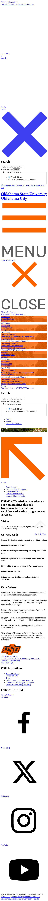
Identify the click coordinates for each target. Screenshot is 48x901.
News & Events (7, 695)
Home (8, 419)
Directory (30, 4)
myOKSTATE (20, 4)
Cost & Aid (5, 332)
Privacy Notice (11, 899)
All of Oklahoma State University (23, 180)
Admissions (5, 323)
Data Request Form (13, 491)
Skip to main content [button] (9, 2)
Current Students (7, 4)
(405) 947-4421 (7, 663)
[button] (24, 55)
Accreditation (11, 487)
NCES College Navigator (16, 489)
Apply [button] (3, 386)
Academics (20, 314)
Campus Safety (17, 897)
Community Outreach (19, 341)
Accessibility (6, 897)
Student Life (6, 341)
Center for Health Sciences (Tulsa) (19, 680)
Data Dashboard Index (15, 494)
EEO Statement (29, 897)
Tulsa (8, 678)
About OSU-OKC (8, 314)
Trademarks (34, 899)
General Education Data (15, 496)
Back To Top (40, 534)
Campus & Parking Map (10, 661)
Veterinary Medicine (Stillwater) (18, 685)
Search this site (7, 170)
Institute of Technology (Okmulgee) (20, 682)
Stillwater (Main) (12, 673)
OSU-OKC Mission (14, 424)
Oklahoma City (12, 676)
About (8, 421)
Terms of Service (23, 899)
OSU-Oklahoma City (9, 656)
